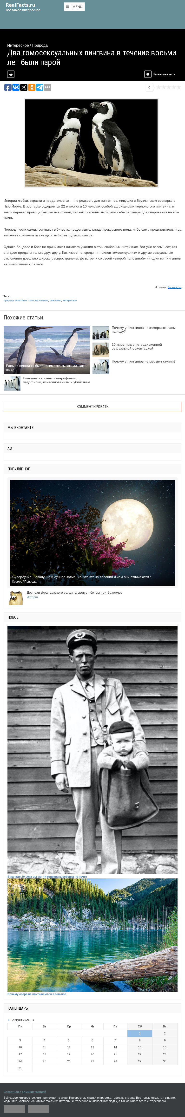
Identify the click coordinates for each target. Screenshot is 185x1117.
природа (9, 300)
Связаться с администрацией (25, 1092)
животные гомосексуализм (31, 300)
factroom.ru (174, 287)
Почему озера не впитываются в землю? (36, 994)
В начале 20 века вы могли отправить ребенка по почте (47, 876)
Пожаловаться (164, 74)
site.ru (30, 7)
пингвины (55, 300)
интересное (70, 300)
